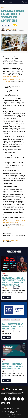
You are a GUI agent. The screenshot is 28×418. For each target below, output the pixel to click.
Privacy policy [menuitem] (19, 416)
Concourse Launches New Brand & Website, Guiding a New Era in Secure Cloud (12, 366)
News (2, 7)
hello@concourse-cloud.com (11, 408)
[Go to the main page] (6, 2)
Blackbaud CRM (6, 319)
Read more (6, 297)
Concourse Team (11, 29)
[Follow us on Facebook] (18, 399)
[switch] (15, 25)
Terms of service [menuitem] (9, 416)
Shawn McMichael (7, 120)
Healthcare (17, 319)
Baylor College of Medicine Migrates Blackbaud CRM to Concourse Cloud (12, 326)
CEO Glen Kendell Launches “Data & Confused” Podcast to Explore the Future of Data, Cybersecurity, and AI (13, 281)
